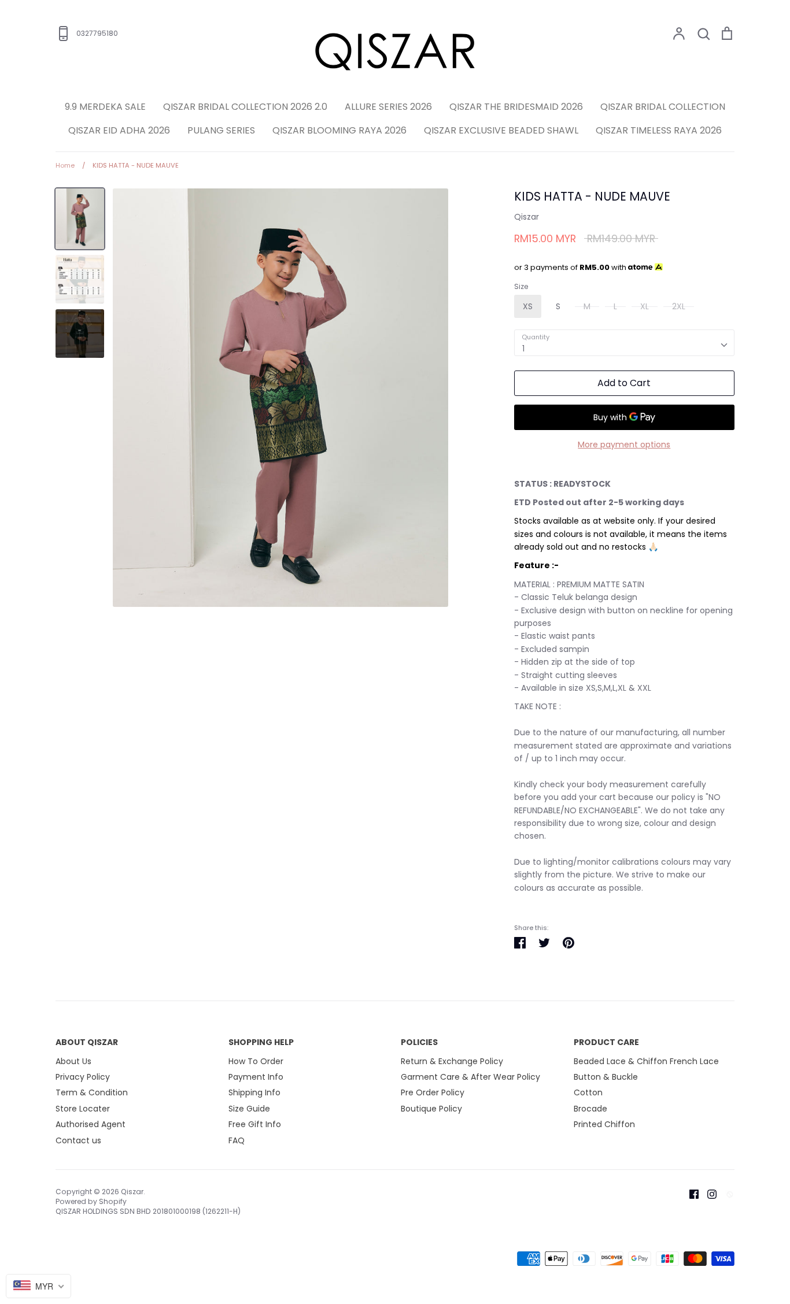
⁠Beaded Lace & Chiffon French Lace (646, 1061)
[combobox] (624, 342)
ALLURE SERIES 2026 (388, 106)
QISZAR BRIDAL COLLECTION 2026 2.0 (245, 106)
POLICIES (419, 1042)
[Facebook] (690, 1193)
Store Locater (83, 1108)
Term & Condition (92, 1092)
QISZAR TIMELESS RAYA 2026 (659, 130)
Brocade (590, 1108)
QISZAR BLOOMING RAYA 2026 (339, 130)
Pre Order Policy (432, 1092)
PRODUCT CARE (606, 1042)
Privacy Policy (83, 1077)
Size (521, 286)
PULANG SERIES (221, 130)
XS (528, 306)
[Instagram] (708, 1193)
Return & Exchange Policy (452, 1061)
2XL (678, 306)
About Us (73, 1061)
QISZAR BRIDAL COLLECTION (662, 106)
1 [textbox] (523, 348)
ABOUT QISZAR (87, 1042)
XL (644, 306)
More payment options (624, 444)
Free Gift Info (254, 1124)
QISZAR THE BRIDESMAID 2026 (516, 106)
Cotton (588, 1092)
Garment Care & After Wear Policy (470, 1077)
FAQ (236, 1140)
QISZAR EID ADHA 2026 (119, 130)
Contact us (78, 1140)
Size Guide (249, 1108)
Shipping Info (254, 1092)
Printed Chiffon (604, 1124)
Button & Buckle (606, 1077)
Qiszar (526, 217)
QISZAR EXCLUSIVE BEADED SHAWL (501, 130)
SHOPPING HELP (261, 1042)
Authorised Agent (90, 1124)
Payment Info (255, 1077)
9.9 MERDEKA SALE (105, 106)
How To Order (255, 1061)
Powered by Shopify (91, 1201)
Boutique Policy (431, 1108)
